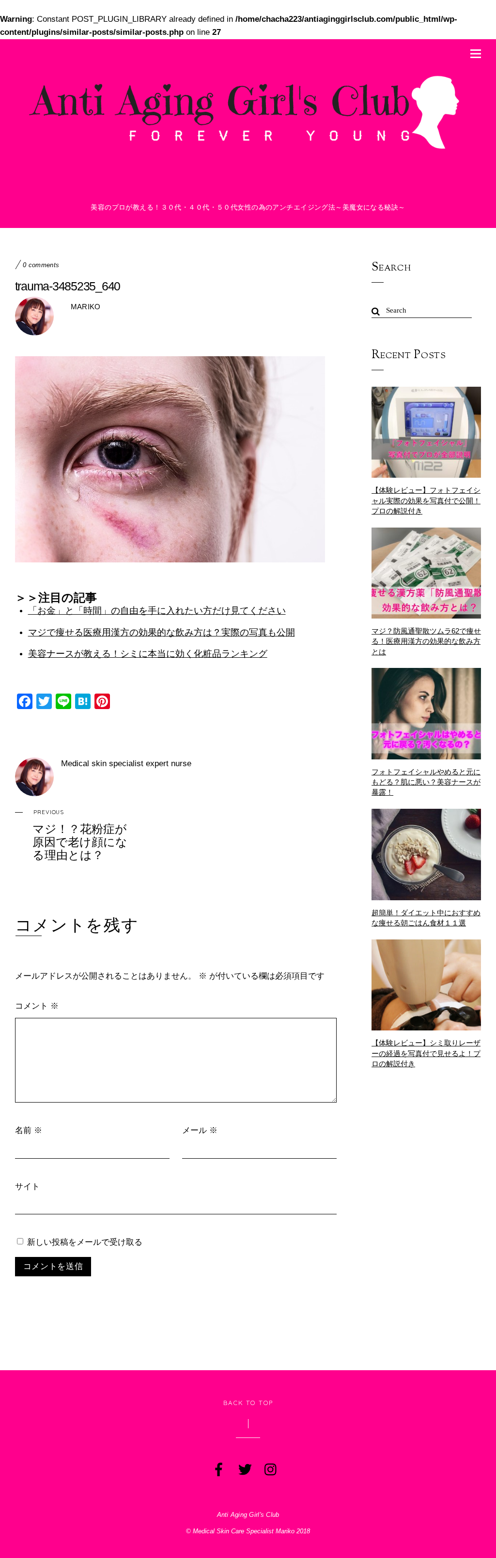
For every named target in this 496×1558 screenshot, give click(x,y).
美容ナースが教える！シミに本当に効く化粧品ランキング (147, 654)
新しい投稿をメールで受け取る (84, 1242)
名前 (28, 1130)
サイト (27, 1186)
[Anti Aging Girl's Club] (248, 152)
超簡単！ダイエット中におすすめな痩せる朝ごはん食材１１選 (426, 917)
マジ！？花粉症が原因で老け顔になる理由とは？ (79, 835)
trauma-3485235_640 (68, 286)
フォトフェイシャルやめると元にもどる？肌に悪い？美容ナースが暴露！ (426, 782)
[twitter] (244, 1467)
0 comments (41, 265)
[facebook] (218, 1467)
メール (199, 1130)
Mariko (86, 307)
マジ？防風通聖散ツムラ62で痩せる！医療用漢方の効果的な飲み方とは (426, 641)
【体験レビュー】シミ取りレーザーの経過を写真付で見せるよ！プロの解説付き (426, 1053)
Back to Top (248, 1403)
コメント (37, 1005)
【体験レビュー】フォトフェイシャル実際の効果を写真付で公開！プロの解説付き (426, 500)
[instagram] (270, 1467)
